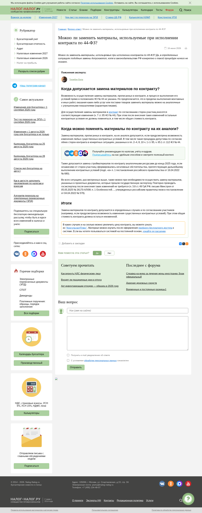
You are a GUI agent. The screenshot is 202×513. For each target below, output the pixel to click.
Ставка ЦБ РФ (113, 17)
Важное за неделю (21, 17)
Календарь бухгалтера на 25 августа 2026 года (29, 145)
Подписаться (31, 231)
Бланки (84, 10)
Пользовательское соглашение (105, 510)
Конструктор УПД (167, 17)
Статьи (73, 10)
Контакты (109, 500)
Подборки (96, 10)
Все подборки (31, 313)
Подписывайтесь (101, 155)
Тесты (159, 10)
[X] (183, 243)
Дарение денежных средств (141, 283)
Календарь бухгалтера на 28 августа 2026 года (29, 157)
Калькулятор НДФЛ (139, 17)
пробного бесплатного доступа (155, 228)
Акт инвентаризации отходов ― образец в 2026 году (90, 286)
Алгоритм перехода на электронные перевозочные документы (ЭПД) (29, 198)
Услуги (149, 500)
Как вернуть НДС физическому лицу (81, 273)
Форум (169, 10)
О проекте (77, 500)
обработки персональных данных (100, 360)
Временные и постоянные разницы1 (146, 289)
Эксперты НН (93, 500)
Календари (147, 10)
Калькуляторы (130, 10)
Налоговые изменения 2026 (32, 58)
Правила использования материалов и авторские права (34, 510)
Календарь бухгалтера (31, 354)
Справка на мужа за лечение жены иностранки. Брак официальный (155, 275)
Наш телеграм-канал (33, 85)
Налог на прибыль (27, 63)
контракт (113, 112)
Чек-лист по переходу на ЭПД (81, 17)
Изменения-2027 (48, 17)
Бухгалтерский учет (27, 39)
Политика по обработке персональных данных (171, 510)
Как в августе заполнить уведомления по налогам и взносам (28, 183)
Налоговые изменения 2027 (32, 53)
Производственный (31, 363)
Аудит (20, 48)
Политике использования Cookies (97, 3)
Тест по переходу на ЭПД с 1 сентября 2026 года (30, 120)
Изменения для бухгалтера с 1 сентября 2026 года (30, 108)
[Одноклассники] (187, 243)
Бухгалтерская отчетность (31, 44)
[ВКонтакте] (180, 243)
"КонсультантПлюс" (76, 228)
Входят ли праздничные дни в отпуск (81, 280)
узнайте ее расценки (154, 231)
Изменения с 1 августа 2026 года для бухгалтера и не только (31, 133)
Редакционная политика (130, 500)
